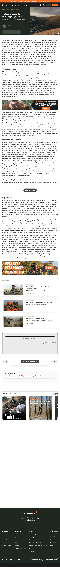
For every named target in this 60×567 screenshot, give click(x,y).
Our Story (4, 534)
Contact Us (30, 524)
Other (16, 9)
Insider (16, 534)
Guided (20, 365)
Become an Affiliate (6, 545)
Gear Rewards (53, 534)
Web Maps (53, 542)
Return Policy (32, 534)
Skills (45, 365)
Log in (49, 5)
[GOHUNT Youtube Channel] (11, 559)
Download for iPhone (37, 559)
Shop (31, 531)
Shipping (31, 537)
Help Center (54, 531)
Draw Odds (53, 537)
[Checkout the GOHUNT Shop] (44, 5)
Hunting (39, 365)
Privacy (44, 565)
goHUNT (5, 62)
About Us (5, 531)
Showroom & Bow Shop (35, 542)
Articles (16, 539)
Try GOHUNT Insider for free (11, 32)
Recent (4, 9)
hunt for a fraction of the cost (20, 148)
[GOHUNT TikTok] (15, 559)
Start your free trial (30, 190)
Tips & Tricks (10, 9)
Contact (3, 542)
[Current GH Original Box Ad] (14, 408)
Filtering (39, 92)
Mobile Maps (53, 539)
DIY (25, 365)
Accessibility (32, 551)
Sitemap (56, 565)
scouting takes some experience (31, 88)
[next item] (56, 394)
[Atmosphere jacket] (40, 408)
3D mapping (51, 92)
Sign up (24, 376)
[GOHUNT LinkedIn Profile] (19, 559)
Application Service (19, 537)
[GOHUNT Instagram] (7, 559)
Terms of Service (50, 565)
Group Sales (32, 548)
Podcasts (17, 545)
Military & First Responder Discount (38, 545)
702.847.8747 (30, 517)
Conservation (5, 539)
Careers (4, 537)
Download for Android (52, 559)
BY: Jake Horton (11, 26)
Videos (16, 542)
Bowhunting (31, 365)
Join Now (55, 5)
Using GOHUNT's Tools (20, 548)
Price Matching (33, 539)
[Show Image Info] (58, 33)
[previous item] (53, 394)
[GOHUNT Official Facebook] (3, 559)
